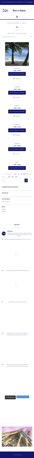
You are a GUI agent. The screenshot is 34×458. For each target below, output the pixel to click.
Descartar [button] (30, 2)
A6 (20, 23)
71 (15, 174)
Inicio (8, 23)
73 (21, 174)
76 (30, 174)
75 (27, 174)
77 (3, 176)
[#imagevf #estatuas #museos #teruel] (17, 316)
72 (18, 174)
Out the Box (18, 454)
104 (9, 176)
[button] (17, 16)
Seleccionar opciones (17, 74)
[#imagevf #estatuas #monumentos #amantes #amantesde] (17, 347)
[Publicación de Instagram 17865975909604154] (17, 285)
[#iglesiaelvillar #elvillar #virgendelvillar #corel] (17, 253)
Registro (4, 209)
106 (16, 176)
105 (13, 176)
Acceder (4, 211)
